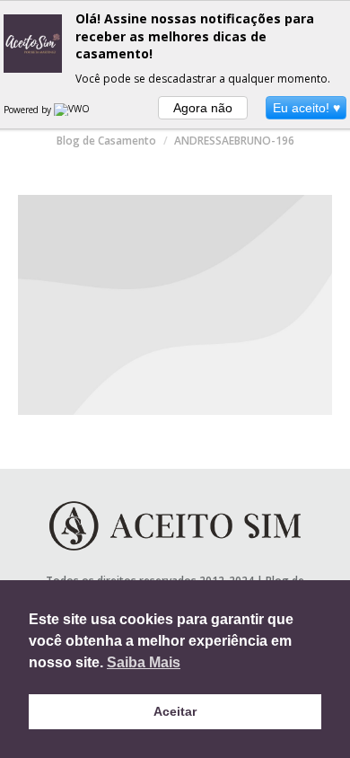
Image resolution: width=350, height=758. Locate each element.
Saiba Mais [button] (143, 662)
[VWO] (73, 109)
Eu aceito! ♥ (306, 108)
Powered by (29, 109)
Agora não (202, 108)
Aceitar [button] (175, 711)
